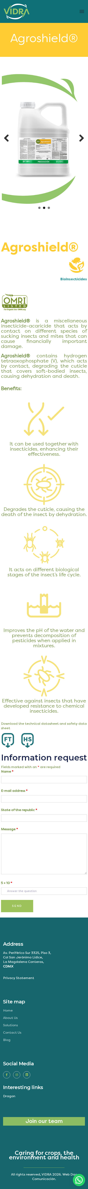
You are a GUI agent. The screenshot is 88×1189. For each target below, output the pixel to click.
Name (7, 771)
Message (9, 829)
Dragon (9, 1096)
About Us (10, 1018)
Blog (6, 1040)
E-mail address (14, 791)
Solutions (10, 1025)
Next (80, 138)
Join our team (44, 1121)
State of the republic (19, 810)
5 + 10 (6, 883)
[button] (79, 1180)
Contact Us (12, 1032)
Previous (8, 138)
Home (8, 1010)
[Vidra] (19, 11)
